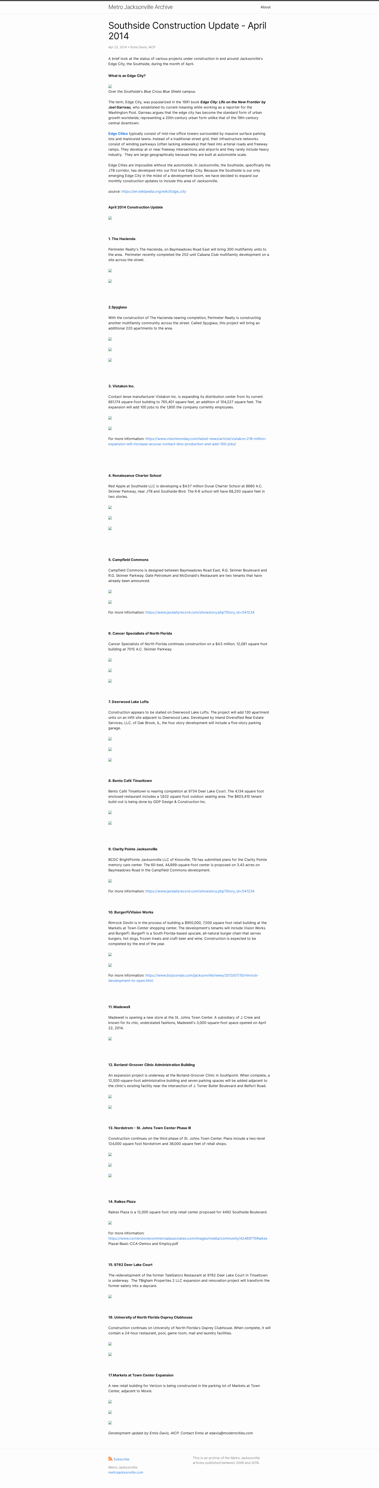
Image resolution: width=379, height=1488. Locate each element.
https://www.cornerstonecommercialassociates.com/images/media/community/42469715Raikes (187, 1238)
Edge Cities (118, 133)
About (266, 7)
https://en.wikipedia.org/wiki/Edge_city (154, 191)
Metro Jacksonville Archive (140, 7)
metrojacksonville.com (125, 1472)
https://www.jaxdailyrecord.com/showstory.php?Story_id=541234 (199, 612)
